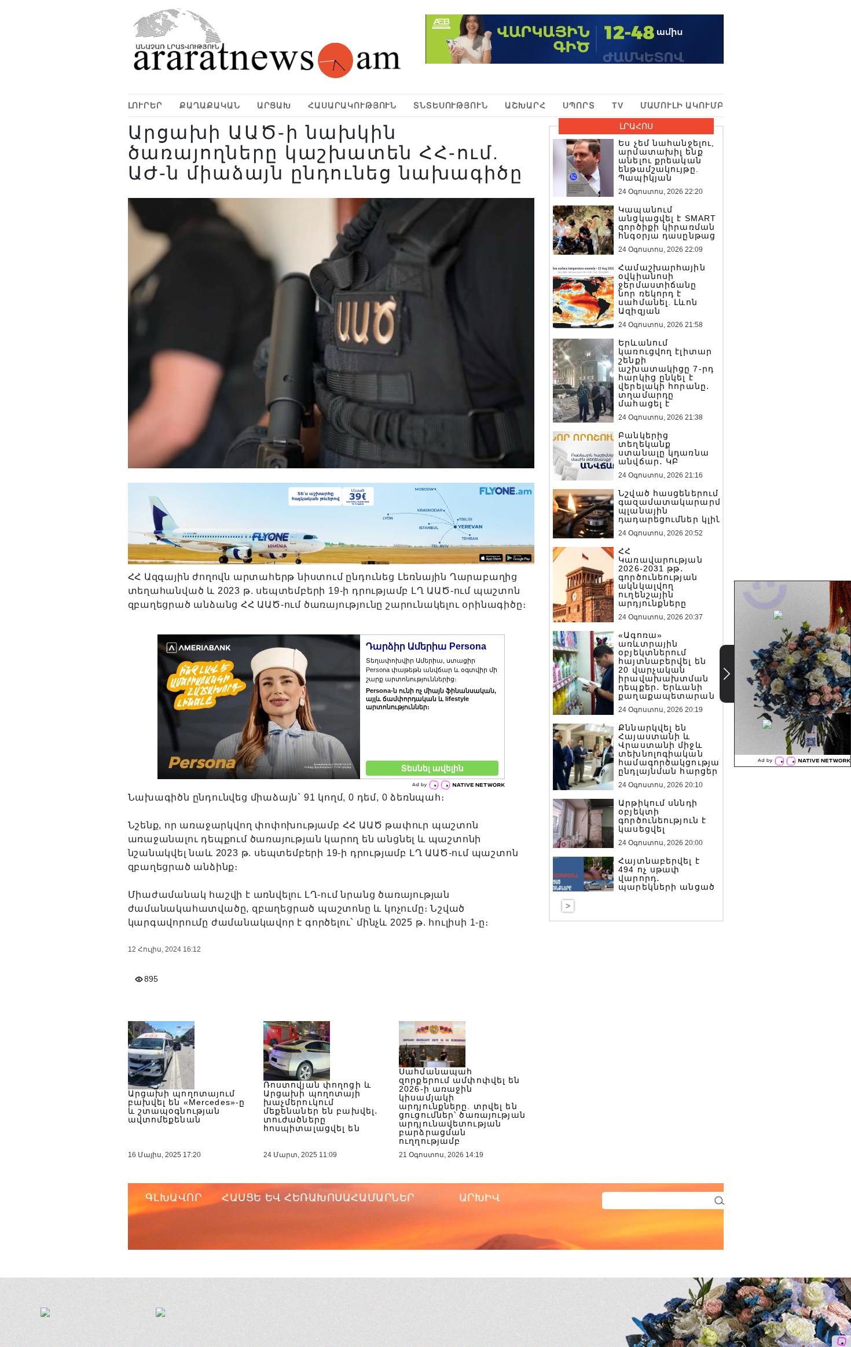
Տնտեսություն (450, 105)
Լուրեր (145, 105)
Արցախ (274, 105)
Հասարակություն (352, 105)
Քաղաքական (209, 105)
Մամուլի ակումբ (682, 105)
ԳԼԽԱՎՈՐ (173, 1197)
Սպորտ (579, 105)
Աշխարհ (525, 105)
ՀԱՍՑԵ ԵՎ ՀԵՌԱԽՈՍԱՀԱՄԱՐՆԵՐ (318, 1197)
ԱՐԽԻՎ (480, 1197)
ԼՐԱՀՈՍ (636, 126)
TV (617, 105)
